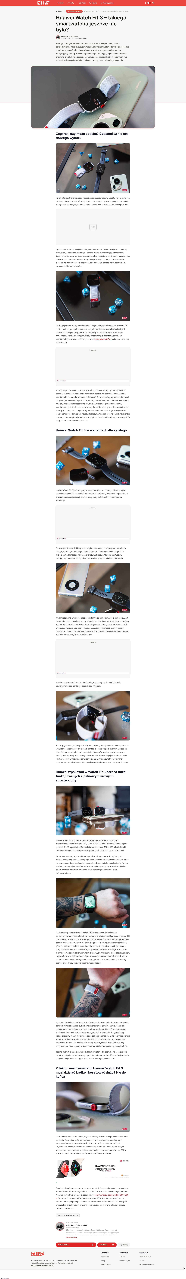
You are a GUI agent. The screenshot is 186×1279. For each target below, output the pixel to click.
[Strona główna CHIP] (43, 3)
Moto (83, 3)
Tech (62, 3)
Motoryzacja (106, 1264)
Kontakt (142, 1261)
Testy (71, 3)
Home (60, 11)
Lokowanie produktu (75, 11)
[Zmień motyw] (148, 3)
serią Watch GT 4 (103, 339)
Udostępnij (63, 1245)
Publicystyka (108, 3)
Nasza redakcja (145, 1257)
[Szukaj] (153, 3)
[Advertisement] (93, 365)
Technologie (105, 1257)
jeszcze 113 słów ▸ (71, 1237)
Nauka (94, 3)
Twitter (103, 1245)
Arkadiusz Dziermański (69, 36)
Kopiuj (125, 1245)
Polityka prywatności (147, 1264)
